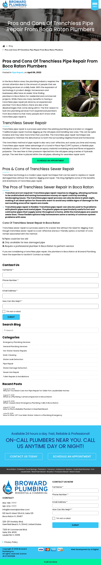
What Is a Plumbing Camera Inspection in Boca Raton (27, 396)
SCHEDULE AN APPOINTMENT (50, 160)
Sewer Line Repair (11, 372)
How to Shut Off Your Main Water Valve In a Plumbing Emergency (32, 414)
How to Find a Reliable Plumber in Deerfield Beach (25, 408)
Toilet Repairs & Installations (16, 376)
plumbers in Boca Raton (14, 96)
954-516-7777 (9, 503)
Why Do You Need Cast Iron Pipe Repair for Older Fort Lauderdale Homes (36, 390)
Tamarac (51, 469)
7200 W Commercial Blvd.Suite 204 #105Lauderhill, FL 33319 (14, 532)
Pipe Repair (18, 72)
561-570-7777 (9, 506)
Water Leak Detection (13, 359)
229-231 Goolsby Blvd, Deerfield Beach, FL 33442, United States (21, 523)
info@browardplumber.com (16, 509)
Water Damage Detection (15, 368)
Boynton (50, 472)
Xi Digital (95, 549)
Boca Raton (11, 469)
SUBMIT (11, 317)
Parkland (21, 469)
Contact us (38, 254)
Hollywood (60, 469)
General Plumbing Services (15, 346)
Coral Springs (31, 469)
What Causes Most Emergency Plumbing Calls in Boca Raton (30, 402)
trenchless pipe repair (13, 116)
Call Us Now (50, 561)
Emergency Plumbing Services (16, 342)
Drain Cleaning (9, 355)
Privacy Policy (11, 542)
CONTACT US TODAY (23, 456)
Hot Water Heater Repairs (15, 350)
